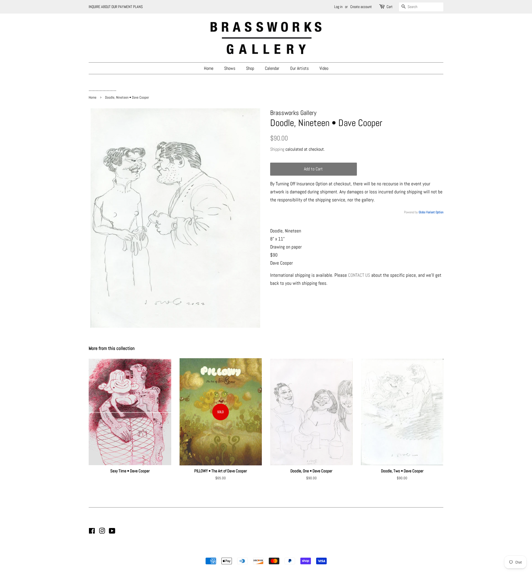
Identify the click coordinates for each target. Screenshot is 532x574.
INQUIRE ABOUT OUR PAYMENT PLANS (116, 6)
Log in (338, 6)
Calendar (272, 68)
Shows (229, 68)
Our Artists (299, 68)
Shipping (277, 149)
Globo (422, 212)
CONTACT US (359, 275)
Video (323, 68)
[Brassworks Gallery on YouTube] (112, 531)
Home (208, 68)
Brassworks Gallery (265, 551)
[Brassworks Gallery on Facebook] (92, 531)
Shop (250, 68)
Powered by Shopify (294, 551)
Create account (361, 6)
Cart (390, 6)
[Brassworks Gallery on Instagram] (102, 531)
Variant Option (434, 212)
